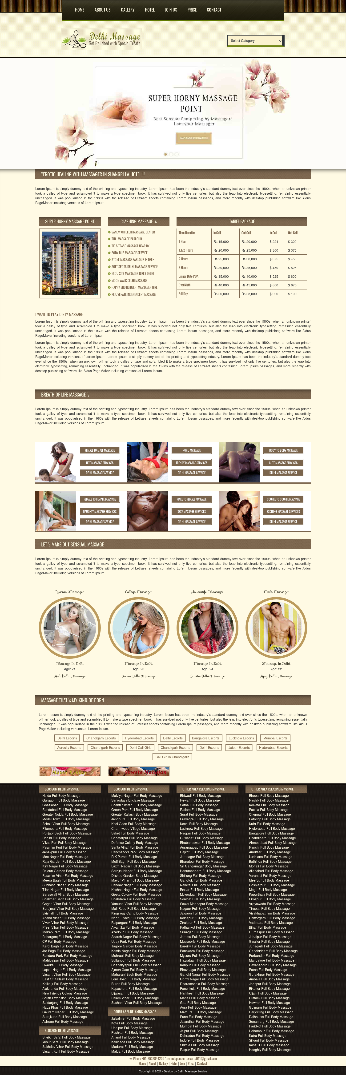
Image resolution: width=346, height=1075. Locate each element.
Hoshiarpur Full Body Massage (272, 884)
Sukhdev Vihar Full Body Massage (67, 1046)
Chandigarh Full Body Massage (272, 837)
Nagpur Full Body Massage (200, 833)
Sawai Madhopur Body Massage (204, 903)
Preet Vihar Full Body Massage (65, 927)
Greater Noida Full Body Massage (67, 814)
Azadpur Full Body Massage (132, 932)
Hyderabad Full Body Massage (272, 828)
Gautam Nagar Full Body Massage (68, 1012)
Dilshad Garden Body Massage (134, 875)
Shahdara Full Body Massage (133, 899)
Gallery (128, 8)
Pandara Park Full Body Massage (67, 955)
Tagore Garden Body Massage (134, 946)
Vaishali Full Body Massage (62, 913)
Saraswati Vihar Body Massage (65, 894)
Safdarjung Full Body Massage (65, 1002)
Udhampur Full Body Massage (271, 1030)
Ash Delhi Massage (69, 676)
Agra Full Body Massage (198, 1007)
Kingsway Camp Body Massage (134, 913)
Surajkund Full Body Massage (64, 1016)
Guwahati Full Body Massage (202, 837)
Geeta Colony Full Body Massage (136, 894)
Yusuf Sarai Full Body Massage (65, 1041)
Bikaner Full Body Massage (269, 988)
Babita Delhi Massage (207, 676)
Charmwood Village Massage (133, 828)
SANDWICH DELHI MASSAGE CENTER (131, 231)
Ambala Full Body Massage (269, 979)
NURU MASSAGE (192, 450)
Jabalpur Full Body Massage (270, 936)
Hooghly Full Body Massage (270, 1049)
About (152, 1063)
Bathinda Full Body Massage (270, 861)
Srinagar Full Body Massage (201, 932)
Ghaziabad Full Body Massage (65, 804)
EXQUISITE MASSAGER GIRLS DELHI (131, 273)
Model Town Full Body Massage (66, 819)
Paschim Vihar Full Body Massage (67, 875)
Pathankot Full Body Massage (202, 927)
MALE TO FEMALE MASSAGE (191, 499)
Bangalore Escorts (205, 738)
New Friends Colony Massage (64, 993)
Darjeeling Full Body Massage (271, 1012)
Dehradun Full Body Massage (202, 1035)
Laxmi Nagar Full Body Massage (135, 866)
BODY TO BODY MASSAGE (283, 450)
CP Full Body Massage (59, 941)
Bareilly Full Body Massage (200, 946)
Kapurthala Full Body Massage (272, 894)
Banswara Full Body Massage (202, 950)
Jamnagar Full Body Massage (202, 856)
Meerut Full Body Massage (269, 880)
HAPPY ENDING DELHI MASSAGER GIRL (132, 287)
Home (79, 8)
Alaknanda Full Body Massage (65, 988)
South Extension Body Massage (66, 997)
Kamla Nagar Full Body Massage (135, 950)
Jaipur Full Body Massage (199, 1030)
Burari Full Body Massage (130, 983)
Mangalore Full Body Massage (271, 960)
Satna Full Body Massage (199, 804)
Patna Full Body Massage (268, 969)
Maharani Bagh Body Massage (134, 974)
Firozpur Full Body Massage (270, 899)
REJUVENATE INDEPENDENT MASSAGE (132, 294)
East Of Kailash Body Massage (65, 979)
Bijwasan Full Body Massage (132, 993)
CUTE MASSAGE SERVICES (283, 462)
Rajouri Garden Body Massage (65, 870)
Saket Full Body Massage (130, 833)
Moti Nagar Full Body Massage (65, 856)
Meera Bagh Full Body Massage (66, 880)
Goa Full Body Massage (198, 1002)
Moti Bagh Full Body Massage (133, 861)
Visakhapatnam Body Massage (272, 913)
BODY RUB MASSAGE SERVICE (128, 252)
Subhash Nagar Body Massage (65, 884)
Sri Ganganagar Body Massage (203, 866)
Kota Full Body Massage (129, 1023)
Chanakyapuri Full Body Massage (136, 965)
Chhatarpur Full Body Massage (134, 837)
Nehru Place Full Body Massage (135, 917)
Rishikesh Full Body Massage (202, 993)
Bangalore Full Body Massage (271, 833)
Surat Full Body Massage (198, 814)
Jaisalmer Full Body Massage (133, 1018)
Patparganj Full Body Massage (134, 922)
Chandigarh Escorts (101, 738)
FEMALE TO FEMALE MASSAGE (100, 499)
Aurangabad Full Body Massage (204, 847)
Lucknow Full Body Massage (201, 828)
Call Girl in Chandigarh (172, 756)
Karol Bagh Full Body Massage (65, 946)
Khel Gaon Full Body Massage (134, 823)
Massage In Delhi (70, 663)
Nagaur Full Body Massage (200, 908)
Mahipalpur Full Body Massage (65, 960)
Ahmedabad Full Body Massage (273, 842)
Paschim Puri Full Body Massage (66, 847)
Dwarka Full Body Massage (62, 965)
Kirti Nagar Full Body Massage (65, 866)
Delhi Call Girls (140, 747)
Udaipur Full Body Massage (132, 1027)
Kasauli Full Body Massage (269, 1045)
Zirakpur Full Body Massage (201, 922)
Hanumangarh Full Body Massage (205, 870)
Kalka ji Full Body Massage (62, 983)
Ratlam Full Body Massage (200, 809)
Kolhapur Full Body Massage (201, 917)
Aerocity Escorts (69, 747)
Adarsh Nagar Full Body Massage (136, 936)
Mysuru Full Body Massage (200, 955)
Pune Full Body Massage (198, 1016)
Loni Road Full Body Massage (133, 979)
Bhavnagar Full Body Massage (203, 969)
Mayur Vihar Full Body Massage (135, 880)
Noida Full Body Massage (61, 795)
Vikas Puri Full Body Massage (64, 842)
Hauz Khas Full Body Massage (65, 1007)
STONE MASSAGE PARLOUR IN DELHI (131, 259)
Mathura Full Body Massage (201, 1012)
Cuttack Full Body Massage (269, 997)
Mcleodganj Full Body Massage (203, 894)
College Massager (138, 592)
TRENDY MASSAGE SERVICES (191, 462)
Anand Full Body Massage (130, 1037)
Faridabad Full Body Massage (64, 809)
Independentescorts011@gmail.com (193, 1058)
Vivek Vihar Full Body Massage (65, 922)
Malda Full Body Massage (130, 1051)
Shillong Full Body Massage (200, 875)
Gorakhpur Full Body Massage (271, 974)
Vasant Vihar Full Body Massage (66, 974)
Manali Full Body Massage (199, 997)
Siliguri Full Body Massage (268, 1040)
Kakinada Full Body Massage (133, 1041)
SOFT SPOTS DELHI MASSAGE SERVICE (133, 266)
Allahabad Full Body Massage (271, 870)
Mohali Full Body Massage (268, 866)
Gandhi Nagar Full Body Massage (205, 974)
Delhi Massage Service (192, 1071)
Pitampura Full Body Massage (64, 828)
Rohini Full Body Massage (61, 837)
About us (103, 8)
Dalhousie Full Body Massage (271, 1016)
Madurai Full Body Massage (132, 1046)
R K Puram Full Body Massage (134, 856)
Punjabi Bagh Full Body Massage (67, 833)
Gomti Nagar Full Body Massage (204, 979)
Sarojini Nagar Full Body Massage (136, 870)
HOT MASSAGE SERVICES (99, 462)
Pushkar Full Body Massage (132, 1032)
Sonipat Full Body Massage (200, 899)
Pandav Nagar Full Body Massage (136, 884)
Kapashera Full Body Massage (134, 988)
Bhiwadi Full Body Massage (200, 795)
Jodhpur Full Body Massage (270, 983)
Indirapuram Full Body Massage (66, 932)
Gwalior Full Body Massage (269, 941)
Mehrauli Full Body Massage (132, 955)
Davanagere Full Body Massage (273, 965)
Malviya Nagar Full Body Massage (136, 795)
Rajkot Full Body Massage (199, 852)
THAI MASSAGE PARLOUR (125, 238)
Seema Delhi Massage (139, 676)
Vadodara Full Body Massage (271, 922)
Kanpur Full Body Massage (200, 965)
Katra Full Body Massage (267, 1035)
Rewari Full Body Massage (200, 800)
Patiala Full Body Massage (269, 809)
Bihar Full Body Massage (267, 927)
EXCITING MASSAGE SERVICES (283, 511)
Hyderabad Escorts (139, 738)
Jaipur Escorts (239, 747)
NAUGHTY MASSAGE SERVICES (100, 511)
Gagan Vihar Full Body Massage (66, 903)
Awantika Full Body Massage (132, 927)
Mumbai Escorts (275, 738)
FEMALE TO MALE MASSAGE (100, 450)
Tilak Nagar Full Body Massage (65, 889)
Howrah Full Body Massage (269, 1002)
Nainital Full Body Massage (200, 884)
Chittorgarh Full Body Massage (272, 917)
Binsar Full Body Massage (199, 889)
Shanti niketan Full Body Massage (136, 804)
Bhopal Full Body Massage (269, 795)
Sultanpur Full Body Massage (133, 960)
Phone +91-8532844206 (149, 1058)
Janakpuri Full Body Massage (64, 852)
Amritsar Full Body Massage (270, 852)
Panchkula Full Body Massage (202, 988)
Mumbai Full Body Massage (200, 1026)
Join (182, 1063)
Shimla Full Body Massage (200, 1045)
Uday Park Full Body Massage (133, 941)
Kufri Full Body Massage (267, 823)
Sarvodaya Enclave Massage (133, 800)
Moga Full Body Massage (268, 889)
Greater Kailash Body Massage (134, 814)
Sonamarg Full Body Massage (271, 1021)
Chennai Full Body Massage (270, 814)
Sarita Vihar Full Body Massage (134, 847)
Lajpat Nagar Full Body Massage (66, 969)
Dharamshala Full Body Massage (204, 983)
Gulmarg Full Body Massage (270, 1007)
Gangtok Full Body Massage (201, 880)
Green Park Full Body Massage (134, 809)
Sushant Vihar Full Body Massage (136, 1002)
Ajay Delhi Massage (276, 676)
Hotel (150, 8)
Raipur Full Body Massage (199, 1049)
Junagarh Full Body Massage (271, 946)
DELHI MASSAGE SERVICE (100, 472)
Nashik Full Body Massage (269, 800)
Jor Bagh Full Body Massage (63, 950)
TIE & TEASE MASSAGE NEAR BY (128, 245)
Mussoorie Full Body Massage (202, 941)
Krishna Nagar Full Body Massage (136, 889)
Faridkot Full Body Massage (270, 1026)
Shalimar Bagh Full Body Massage (68, 899)
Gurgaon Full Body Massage (63, 800)
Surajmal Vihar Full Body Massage (68, 908)
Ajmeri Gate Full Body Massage (134, 969)
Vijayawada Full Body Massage (272, 903)
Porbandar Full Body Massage (271, 955)
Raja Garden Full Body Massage (66, 861)
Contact (214, 8)
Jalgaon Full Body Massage (200, 913)
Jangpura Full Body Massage (133, 819)
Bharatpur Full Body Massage (202, 861)
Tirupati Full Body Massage (269, 908)
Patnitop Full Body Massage (270, 819)
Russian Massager (69, 592)
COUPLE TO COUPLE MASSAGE (283, 499)
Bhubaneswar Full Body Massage (205, 842)
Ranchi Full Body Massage (269, 847)
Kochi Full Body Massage (199, 823)
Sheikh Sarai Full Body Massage (66, 1037)
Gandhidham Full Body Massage (273, 950)
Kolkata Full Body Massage (269, 804)
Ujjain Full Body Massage (268, 993)
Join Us (171, 8)
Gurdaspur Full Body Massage (271, 932)
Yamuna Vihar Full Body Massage (136, 903)
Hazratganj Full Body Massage (203, 960)
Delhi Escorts (67, 738)
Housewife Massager (207, 592)
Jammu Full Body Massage (200, 936)
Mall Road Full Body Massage (133, 908)
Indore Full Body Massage (199, 1040)
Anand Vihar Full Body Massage (66, 917)
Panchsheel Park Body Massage (135, 852)
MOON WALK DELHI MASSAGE (127, 280)
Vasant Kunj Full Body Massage (65, 1051)
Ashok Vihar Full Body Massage (66, 823)
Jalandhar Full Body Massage (202, 1021)
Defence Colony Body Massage (134, 842)
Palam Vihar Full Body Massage (135, 997)
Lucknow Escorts (241, 738)
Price (192, 8)
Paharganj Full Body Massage (64, 936)
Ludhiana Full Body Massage (270, 856)
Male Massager (276, 592)
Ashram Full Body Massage (62, 1021)
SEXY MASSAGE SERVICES (191, 511)
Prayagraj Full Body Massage (202, 819)
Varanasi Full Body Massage (270, 875)
